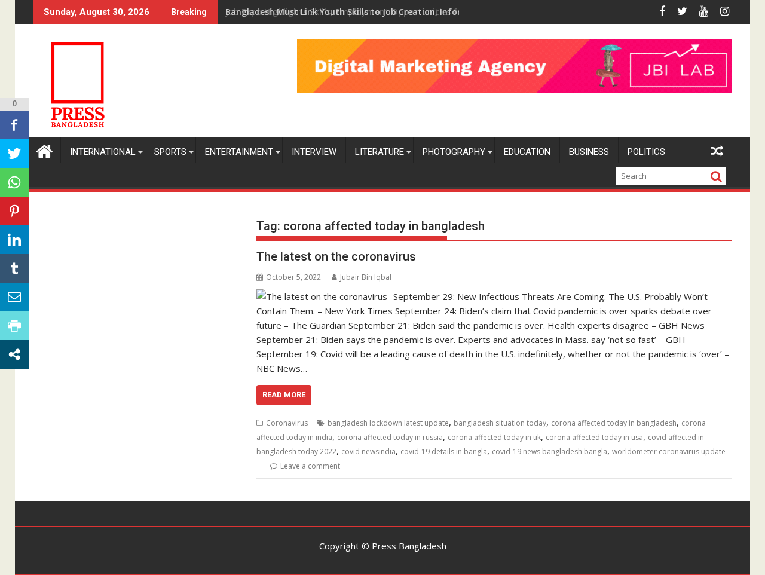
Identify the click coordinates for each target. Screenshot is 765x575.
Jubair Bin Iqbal (365, 277)
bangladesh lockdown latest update (388, 423)
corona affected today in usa (594, 437)
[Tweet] (14, 153)
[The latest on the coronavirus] (321, 296)
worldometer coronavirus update (669, 451)
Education (527, 151)
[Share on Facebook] (14, 125)
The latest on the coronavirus (336, 256)
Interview (314, 151)
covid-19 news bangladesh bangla (549, 451)
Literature (379, 151)
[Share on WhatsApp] (14, 182)
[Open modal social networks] (14, 354)
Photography (454, 151)
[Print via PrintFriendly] (14, 325)
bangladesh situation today (500, 423)
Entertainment (239, 151)
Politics (646, 151)
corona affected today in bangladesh (614, 423)
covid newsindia (368, 451)
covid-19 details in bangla (443, 451)
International (103, 151)
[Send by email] (14, 297)
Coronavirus (287, 423)
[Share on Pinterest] (14, 211)
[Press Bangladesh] (44, 149)
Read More (283, 394)
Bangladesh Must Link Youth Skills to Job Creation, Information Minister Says (387, 11)
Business (589, 151)
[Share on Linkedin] (14, 239)
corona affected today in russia (390, 437)
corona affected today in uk (494, 437)
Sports (170, 151)
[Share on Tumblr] (14, 268)
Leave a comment (310, 466)
